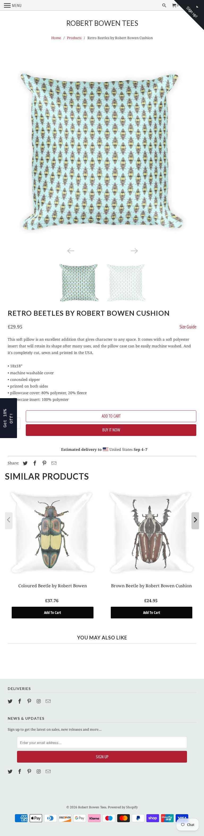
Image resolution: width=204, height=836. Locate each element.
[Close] (171, 380)
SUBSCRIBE (139, 431)
